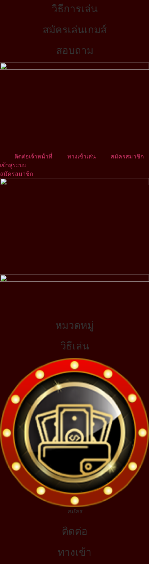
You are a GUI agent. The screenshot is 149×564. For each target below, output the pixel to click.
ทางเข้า (74, 552)
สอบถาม (74, 50)
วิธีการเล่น (75, 9)
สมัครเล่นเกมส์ (75, 30)
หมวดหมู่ (74, 325)
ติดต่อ (75, 531)
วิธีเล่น (74, 346)
